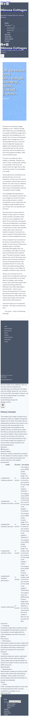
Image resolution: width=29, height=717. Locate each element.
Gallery (8, 32)
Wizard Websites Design (6, 379)
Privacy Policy (4, 377)
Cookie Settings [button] (5, 400)
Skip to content (5, 2)
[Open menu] (2, 56)
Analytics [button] (3, 652)
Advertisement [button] (5, 667)
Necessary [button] (4, 447)
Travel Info (8, 37)
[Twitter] (5, 4)
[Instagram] (7, 4)
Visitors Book (9, 39)
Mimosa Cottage (11, 27)
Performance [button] (5, 639)
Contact (7, 41)
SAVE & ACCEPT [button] (6, 693)
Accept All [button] (14, 400)
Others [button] (3, 682)
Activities (7, 34)
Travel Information (8, 337)
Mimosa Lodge (10, 30)
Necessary (6, 449)
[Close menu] (1, 696)
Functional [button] (4, 623)
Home (6, 23)
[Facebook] (2, 4)
